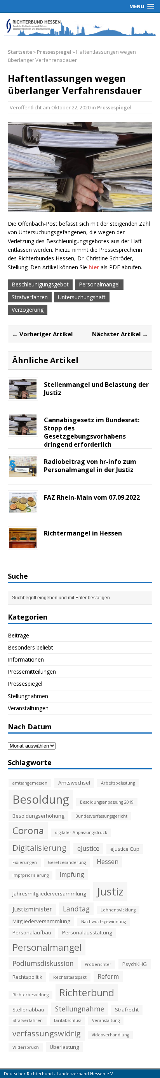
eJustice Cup (124, 848)
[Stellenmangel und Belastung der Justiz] (23, 395)
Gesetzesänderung (67, 862)
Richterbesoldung (30, 994)
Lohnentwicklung (118, 910)
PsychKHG (134, 963)
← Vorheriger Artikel (42, 334)
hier (94, 267)
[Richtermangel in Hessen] (23, 544)
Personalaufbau (31, 932)
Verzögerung (27, 309)
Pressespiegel (114, 107)
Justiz (110, 891)
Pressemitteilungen (32, 671)
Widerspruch (25, 1047)
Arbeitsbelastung (118, 783)
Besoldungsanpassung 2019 (107, 802)
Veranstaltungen (28, 708)
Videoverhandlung (110, 1035)
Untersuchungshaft (82, 297)
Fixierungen (24, 862)
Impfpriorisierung (30, 875)
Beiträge (18, 635)
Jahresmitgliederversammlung (49, 893)
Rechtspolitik (27, 976)
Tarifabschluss (67, 1020)
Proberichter (98, 964)
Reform (108, 976)
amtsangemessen (29, 783)
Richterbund (86, 992)
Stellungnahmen (28, 696)
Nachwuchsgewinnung (103, 921)
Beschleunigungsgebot (40, 284)
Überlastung (64, 1046)
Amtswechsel (74, 782)
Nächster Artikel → (120, 334)
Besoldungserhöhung (38, 815)
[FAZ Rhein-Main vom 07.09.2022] (23, 508)
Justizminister (32, 909)
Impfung (71, 874)
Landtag (76, 908)
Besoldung (40, 799)
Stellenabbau (28, 1009)
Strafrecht (127, 1009)
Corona (28, 830)
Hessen (107, 861)
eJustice (88, 848)
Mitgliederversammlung (41, 921)
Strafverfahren (30, 297)
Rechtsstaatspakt (70, 977)
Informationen (26, 659)
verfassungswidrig (46, 1033)
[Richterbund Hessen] (80, 26)
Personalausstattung (87, 932)
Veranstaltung (106, 1020)
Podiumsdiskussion (43, 963)
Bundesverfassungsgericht (101, 816)
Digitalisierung (39, 847)
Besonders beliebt (30, 647)
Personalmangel (99, 284)
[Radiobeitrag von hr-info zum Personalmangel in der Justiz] (23, 472)
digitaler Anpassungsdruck (81, 832)
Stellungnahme (79, 1008)
